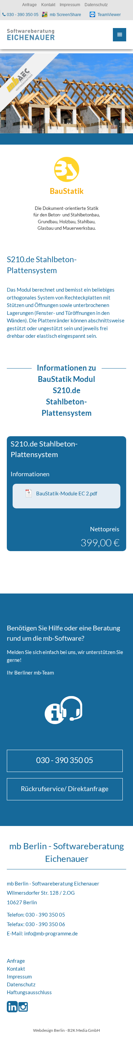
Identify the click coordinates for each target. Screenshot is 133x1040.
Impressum (19, 976)
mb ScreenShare (65, 14)
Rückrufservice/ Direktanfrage (64, 788)
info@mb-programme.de (51, 933)
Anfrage (16, 961)
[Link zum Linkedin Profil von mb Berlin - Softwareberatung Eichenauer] (12, 1012)
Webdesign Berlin (49, 1030)
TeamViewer (109, 14)
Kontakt (16, 968)
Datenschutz (21, 984)
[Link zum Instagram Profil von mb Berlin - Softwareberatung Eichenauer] (23, 1012)
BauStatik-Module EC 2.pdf (66, 493)
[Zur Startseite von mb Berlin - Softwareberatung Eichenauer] (31, 34)
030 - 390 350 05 (64, 760)
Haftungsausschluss (29, 992)
